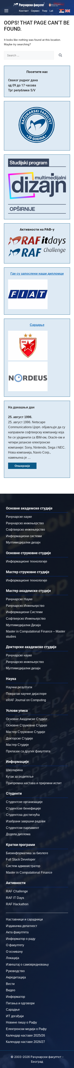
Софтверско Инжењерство (26, 618)
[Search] (60, 55)
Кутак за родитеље (20, 776)
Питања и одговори (20, 1003)
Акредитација (16, 977)
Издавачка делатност (21, 926)
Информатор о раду (20, 938)
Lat (51, 10)
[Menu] (5, 10)
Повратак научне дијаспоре (26, 693)
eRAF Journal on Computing (26, 700)
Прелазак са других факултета (28, 751)
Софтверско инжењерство (25, 529)
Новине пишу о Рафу (21, 1022)
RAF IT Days (15, 897)
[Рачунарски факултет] (29, 4)
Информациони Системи (24, 612)
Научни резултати (19, 687)
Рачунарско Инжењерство (25, 605)
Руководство (15, 971)
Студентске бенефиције (23, 808)
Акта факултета (17, 932)
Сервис (35, 10)
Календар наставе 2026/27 (25, 1041)
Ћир (44, 10)
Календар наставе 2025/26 (25, 1035)
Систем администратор (23, 866)
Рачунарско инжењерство (25, 523)
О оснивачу (14, 951)
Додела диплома (18, 834)
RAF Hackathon (17, 904)
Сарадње (37, 325)
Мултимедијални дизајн (23, 542)
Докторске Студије (19, 738)
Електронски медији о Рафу (26, 1029)
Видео (10, 990)
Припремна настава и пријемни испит (34, 783)
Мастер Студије (17, 744)
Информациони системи (24, 536)
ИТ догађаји (15, 1016)
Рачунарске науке (19, 516)
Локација (12, 958)
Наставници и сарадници (24, 919)
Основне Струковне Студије (26, 725)
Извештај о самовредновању (27, 964)
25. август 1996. (20, 417)
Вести (10, 984)
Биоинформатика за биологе (27, 853)
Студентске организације (24, 802)
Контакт (24, 10)
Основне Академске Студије (26, 719)
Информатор (15, 996)
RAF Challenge (17, 891)
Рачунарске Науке (19, 599)
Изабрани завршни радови (25, 821)
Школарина (14, 770)
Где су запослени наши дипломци (37, 273)
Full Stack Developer (20, 859)
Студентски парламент (22, 827)
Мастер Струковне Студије (25, 732)
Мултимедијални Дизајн (23, 625)
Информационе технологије (26, 561)
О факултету (15, 945)
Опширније (22, 465)
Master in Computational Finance (29, 872)
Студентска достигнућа (23, 814)
